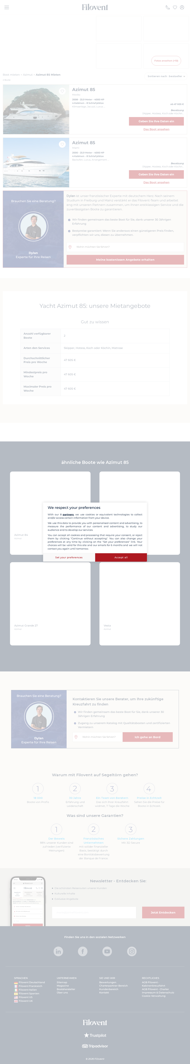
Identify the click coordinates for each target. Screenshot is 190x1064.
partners (68, 514)
